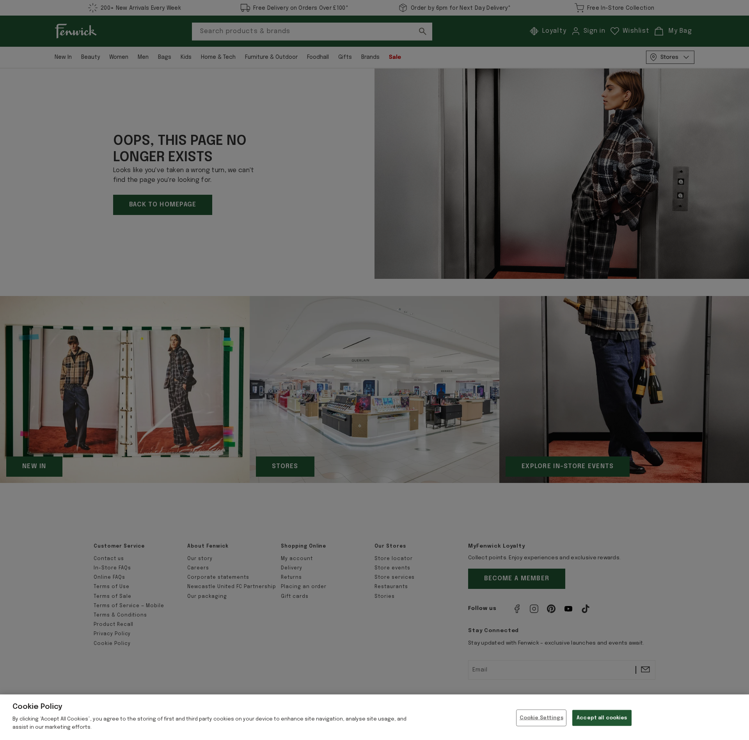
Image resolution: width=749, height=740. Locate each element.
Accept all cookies (602, 717)
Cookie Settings (541, 717)
